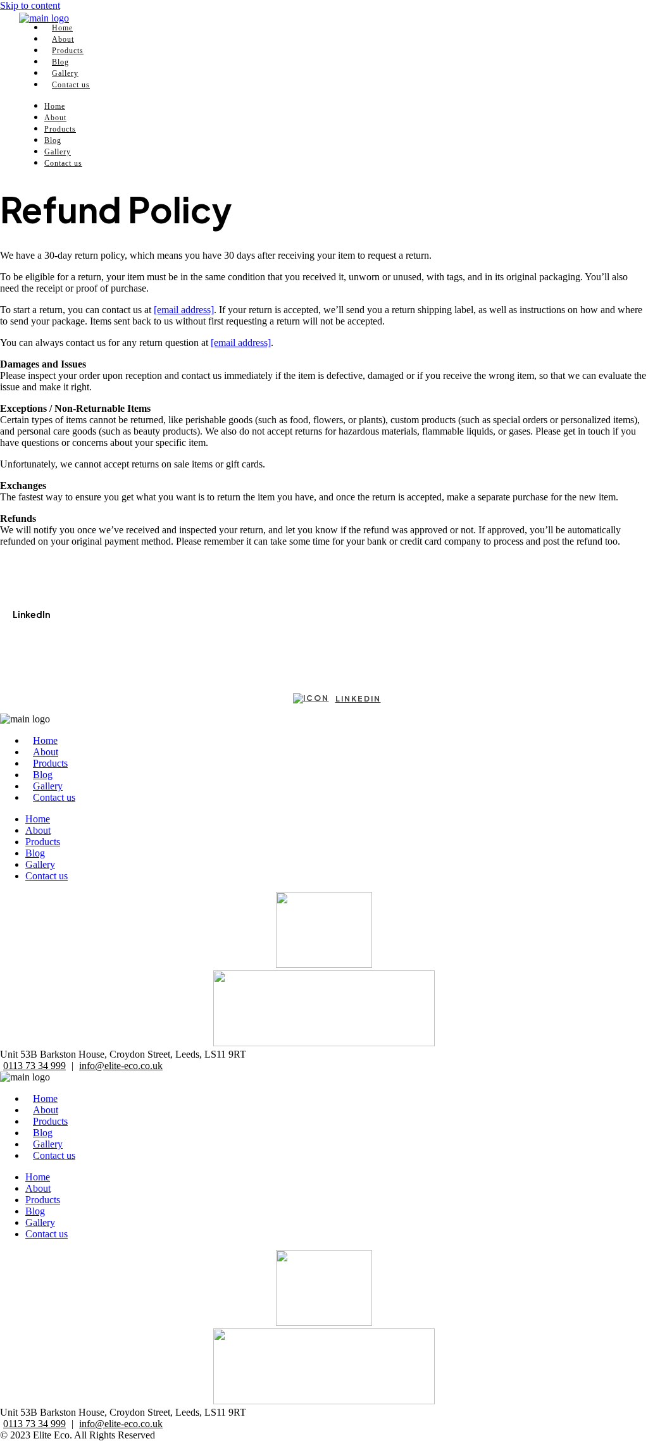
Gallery (57, 151)
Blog (52, 140)
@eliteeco (33, 639)
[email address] (184, 309)
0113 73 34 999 (34, 1065)
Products (60, 129)
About (55, 117)
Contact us (71, 84)
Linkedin (358, 698)
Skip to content (30, 5)
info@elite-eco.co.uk (121, 1065)
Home (54, 106)
